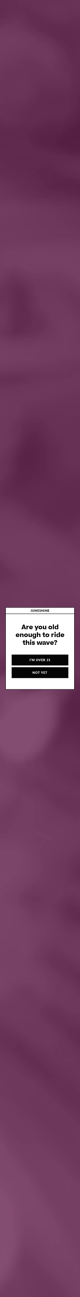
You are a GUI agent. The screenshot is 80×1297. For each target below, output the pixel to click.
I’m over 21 (40, 660)
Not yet (39, 672)
